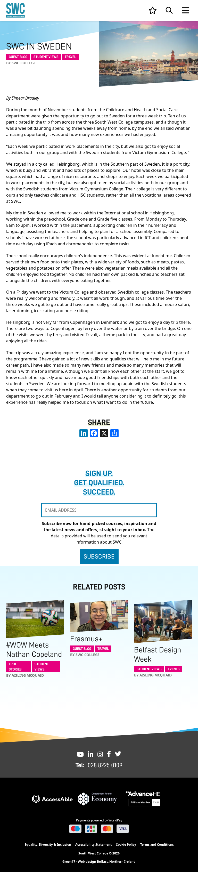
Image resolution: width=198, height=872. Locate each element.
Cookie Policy (126, 844)
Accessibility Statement (93, 844)
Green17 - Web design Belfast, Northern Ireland (99, 862)
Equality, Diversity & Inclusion (47, 844)
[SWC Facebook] (109, 754)
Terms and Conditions (157, 844)
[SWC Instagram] (100, 754)
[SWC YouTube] (80, 754)
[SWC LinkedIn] (90, 754)
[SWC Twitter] (118, 754)
